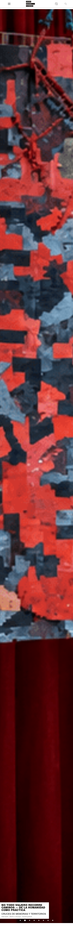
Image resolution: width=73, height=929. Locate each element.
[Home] (30, 4)
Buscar (69, 8)
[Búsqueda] (66, 4)
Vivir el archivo (14, 907)
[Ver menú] (9, 4)
